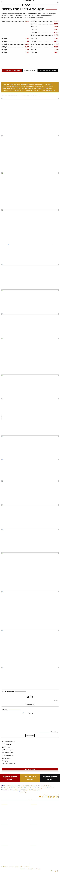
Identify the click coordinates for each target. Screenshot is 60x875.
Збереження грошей (36, 853)
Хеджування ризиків (7, 835)
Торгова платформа (36, 807)
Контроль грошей (9, 750)
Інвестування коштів (7, 807)
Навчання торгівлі (6, 812)
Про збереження (30, 735)
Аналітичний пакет (36, 818)
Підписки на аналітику (7, 856)
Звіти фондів (7, 747)
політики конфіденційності (21, 84)
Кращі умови (5, 859)
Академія (30, 869)
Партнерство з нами (37, 859)
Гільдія (38, 869)
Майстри (22, 869)
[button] (2, 2)
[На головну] (30, 2)
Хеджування (7, 761)
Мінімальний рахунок (37, 838)
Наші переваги (8, 744)
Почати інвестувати (9, 763)
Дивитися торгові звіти (30, 70)
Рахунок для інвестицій (37, 827)
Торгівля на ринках (7, 809)
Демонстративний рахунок (38, 833)
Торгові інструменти (37, 815)
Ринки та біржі (5, 847)
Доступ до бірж (6, 815)
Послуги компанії (36, 847)
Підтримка (7, 758)
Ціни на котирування (7, 853)
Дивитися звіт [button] (30, 115)
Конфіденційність (9, 752)
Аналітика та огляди (7, 818)
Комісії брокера (6, 850)
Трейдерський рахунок (37, 830)
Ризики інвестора (9, 755)
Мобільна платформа (37, 812)
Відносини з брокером (37, 856)
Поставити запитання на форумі (48, 70)
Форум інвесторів (31, 769)
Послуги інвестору (9, 741)
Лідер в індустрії (35, 850)
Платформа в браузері (37, 809)
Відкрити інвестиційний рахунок (11, 70)
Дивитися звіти (30, 704)
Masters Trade (25, 866)
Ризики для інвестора (7, 838)
